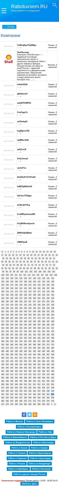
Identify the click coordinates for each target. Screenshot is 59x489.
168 (52, 288)
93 (53, 268)
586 (43, 404)
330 (25, 334)
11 (37, 252)
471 (11, 374)
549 (39, 394)
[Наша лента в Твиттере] (29, 416)
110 (11, 275)
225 (39, 305)
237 (39, 308)
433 (2, 364)
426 (25, 361)
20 (13, 255)
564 (52, 397)
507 (11, 384)
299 (48, 325)
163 (30, 288)
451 (30, 368)
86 (28, 268)
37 (18, 258)
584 (34, 404)
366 (25, 344)
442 (43, 364)
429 (39, 361)
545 (21, 394)
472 (16, 374)
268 (16, 318)
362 (7, 344)
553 (2, 397)
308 (34, 328)
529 (2, 391)
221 (21, 305)
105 (44, 272)
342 (25, 338)
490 (43, 378)
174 (25, 291)
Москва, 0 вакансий (52, 66)
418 (43, 358)
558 (25, 397)
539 (48, 391)
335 (48, 334)
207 (11, 301)
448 (16, 368)
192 (52, 295)
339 (11, 338)
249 (39, 311)
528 (52, 388)
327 (11, 334)
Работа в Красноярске (40, 453)
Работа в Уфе (45, 432)
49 (6, 262)
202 (43, 298)
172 (16, 291)
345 (39, 338)
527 (48, 388)
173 (21, 291)
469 (2, 374)
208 (16, 301)
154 (43, 285)
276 (52, 318)
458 (7, 371)
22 (20, 255)
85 (24, 268)
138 (25, 281)
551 (48, 394)
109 (7, 275)
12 (40, 252)
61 (49, 262)
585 (39, 404)
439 (30, 364)
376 (16, 348)
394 (43, 351)
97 (10, 272)
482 (7, 378)
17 (2, 255)
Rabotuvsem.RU (29, 6)
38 (21, 258)
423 (11, 361)
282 (25, 321)
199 (30, 298)
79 (2, 268)
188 (34, 295)
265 (2, 318)
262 (43, 315)
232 (16, 308)
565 (2, 401)
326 (7, 334)
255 (11, 315)
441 (39, 364)
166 (43, 288)
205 (2, 301)
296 (34, 325)
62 (53, 262)
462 (25, 371)
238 (43, 308)
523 (30, 388)
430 (43, 361)
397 (2, 354)
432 (52, 361)
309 (39, 328)
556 (16, 397)
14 (47, 252)
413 (20, 358)
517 (2, 388)
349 (2, 341)
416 (34, 358)
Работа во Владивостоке (17, 442)
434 (7, 364)
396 (52, 351)
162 (25, 288)
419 (48, 358)
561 (39, 397)
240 (52, 308)
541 (2, 394)
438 (25, 364)
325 (2, 334)
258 (25, 315)
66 (10, 265)
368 (34, 344)
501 (39, 381)
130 (43, 278)
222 (25, 305)
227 (48, 305)
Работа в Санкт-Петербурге (39, 421)
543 (11, 394)
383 (48, 348)
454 (43, 368)
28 (42, 255)
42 (36, 258)
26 (35, 255)
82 (13, 268)
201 (39, 298)
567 (11, 401)
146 (7, 285)
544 (16, 394)
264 (52, 315)
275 (48, 318)
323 (48, 331)
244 (16, 311)
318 (25, 331)
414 (25, 358)
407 (48, 354)
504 (52, 381)
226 (43, 305)
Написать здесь (29, 484)
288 (52, 321)
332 (34, 334)
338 (7, 338)
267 (11, 318)
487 (30, 378)
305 (21, 328)
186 (25, 295)
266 (7, 318)
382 (43, 348)
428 (34, 361)
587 (48, 404)
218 (7, 305)
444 (52, 364)
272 (34, 318)
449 (21, 368)
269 (21, 318)
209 (21, 301)
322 (43, 331)
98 (14, 272)
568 (16, 401)
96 (7, 272)
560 (34, 397)
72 (32, 265)
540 (52, 391)
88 (35, 268)
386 (7, 351)
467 (48, 371)
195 (11, 298)
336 (52, 334)
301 (2, 328)
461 (21, 371)
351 (11, 341)
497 (21, 381)
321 (39, 331)
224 (34, 305)
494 (7, 381)
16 (55, 252)
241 (2, 311)
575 (48, 401)
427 (30, 361)
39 (25, 258)
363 (11, 344)
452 (34, 368)
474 (25, 374)
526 (43, 388)
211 (30, 301)
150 (25, 285)
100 (21, 272)
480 (52, 374)
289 (2, 325)
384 (52, 348)
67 (14, 265)
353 (21, 341)
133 (2, 281)
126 (25, 278)
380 (34, 348)
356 (34, 341)
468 (52, 371)
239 (48, 308)
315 (11, 331)
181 (2, 295)
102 (30, 272)
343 (30, 338)
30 (49, 255)
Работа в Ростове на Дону (43, 437)
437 (21, 364)
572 (34, 401)
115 (33, 275)
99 (18, 272)
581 (21, 404)
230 (7, 308)
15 (51, 252)
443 (48, 364)
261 (39, 315)
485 (21, 378)
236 (34, 308)
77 (50, 265)
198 (25, 298)
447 (11, 368)
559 (30, 397)
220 (16, 305)
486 (25, 378)
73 (36, 265)
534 (25, 391)
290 (7, 325)
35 (10, 258)
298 (43, 325)
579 (11, 404)
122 (7, 278)
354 (25, 341)
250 (43, 311)
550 (43, 394)
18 (6, 255)
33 (3, 258)
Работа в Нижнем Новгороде (21, 432)
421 (2, 361)
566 (7, 401)
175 (30, 291)
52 (17, 262)
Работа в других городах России (29, 474)
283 (30, 321)
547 (30, 394)
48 (2, 262)
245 (21, 311)
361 (2, 344)
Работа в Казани (19, 448)
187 (30, 295)
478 (43, 374)
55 (28, 262)
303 (11, 328)
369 (39, 344)
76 (47, 265)
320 (34, 331)
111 (16, 275)
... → (19, 47)
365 (21, 344)
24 (28, 255)
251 (48, 311)
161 (21, 288)
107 (53, 272)
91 (46, 268)
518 (7, 388)
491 (48, 378)
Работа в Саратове (17, 458)
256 (16, 315)
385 (2, 351)
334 (43, 334)
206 (7, 301)
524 (34, 388)
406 (43, 354)
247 (30, 311)
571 (30, 401)
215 (48, 301)
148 (16, 285)
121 (2, 278)
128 (34, 278)
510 (25, 384)
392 (34, 351)
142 (43, 281)
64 (3, 265)
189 (39, 295)
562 (43, 397)
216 (52, 301)
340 (16, 338)
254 (7, 315)
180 (52, 291)
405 (39, 354)
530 (7, 391)
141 (39, 281)
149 (21, 285)
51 (13, 262)
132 (52, 278)
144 (52, 281)
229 (2, 308)
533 (21, 391)
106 (49, 272)
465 (39, 371)
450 (25, 368)
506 (7, 384)
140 (34, 281)
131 (48, 278)
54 (24, 262)
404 (34, 354)
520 (16, 388)
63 (57, 262)
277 (2, 321)
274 (43, 318)
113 (24, 275)
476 (34, 374)
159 (11, 288)
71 (28, 265)
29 (46, 255)
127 (30, 278)
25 (31, 255)
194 (7, 298)
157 (2, 288)
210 (25, 301)
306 (25, 328)
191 (48, 295)
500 (34, 381)
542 (7, 394)
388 (16, 351)
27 (38, 255)
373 (2, 348)
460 (16, 371)
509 (21, 384)
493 (2, 381)
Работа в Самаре (39, 448)
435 (11, 364)
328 (16, 334)
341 (21, 338)
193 (2, 298)
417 (39, 358)
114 (29, 275)
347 (48, 338)
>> (55, 404)
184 (16, 295)
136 (16, 281)
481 (2, 378)
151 (30, 285)
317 (21, 331)
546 (25, 394)
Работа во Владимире (39, 463)
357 (39, 341)
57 (35, 262)
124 (16, 278)
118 (46, 275)
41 (32, 258)
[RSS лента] (35, 416)
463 (30, 371)
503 (48, 381)
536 (34, 391)
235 (30, 308)
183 (11, 295)
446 (7, 368)
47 (54, 258)
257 (21, 315)
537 (39, 391)
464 (34, 371)
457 (2, 371)
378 (25, 348)
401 (21, 354)
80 (6, 268)
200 (34, 298)
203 (48, 298)
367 (30, 344)
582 (25, 404)
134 (7, 281)
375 (11, 348)
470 (7, 374)
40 (28, 258)
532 (16, 391)
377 (21, 348)
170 (7, 291)
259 (30, 315)
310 (43, 328)
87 (31, 268)
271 (30, 318)
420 (52, 358)
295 (30, 325)
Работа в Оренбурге (18, 469)
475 (30, 374)
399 (11, 354)
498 (25, 381)
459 (11, 371)
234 (25, 308)
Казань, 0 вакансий (52, 46)
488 (34, 378)
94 (57, 268)
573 (39, 401)
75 (43, 265)
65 (7, 265)
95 (3, 272)
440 (34, 364)
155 (48, 285)
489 (39, 378)
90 (42, 268)
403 (30, 354)
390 (25, 351)
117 (42, 275)
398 (7, 354)
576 (52, 401)
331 (30, 334)
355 (30, 341)
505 (2, 384)
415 (29, 358)
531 (11, 391)
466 (43, 371)
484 (16, 378)
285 (39, 321)
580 (16, 404)
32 (57, 255)
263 (48, 315)
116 (38, 275)
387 (11, 351)
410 (7, 358)
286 (43, 321)
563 (48, 397)
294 (25, 325)
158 (7, 288)
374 (7, 348)
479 (48, 374)
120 (55, 275)
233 (21, 308)
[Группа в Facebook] (24, 416)
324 (52, 331)
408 (52, 354)
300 (52, 325)
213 (39, 301)
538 (43, 391)
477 (39, 374)
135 (11, 281)
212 (34, 301)
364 (16, 344)
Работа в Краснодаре (40, 458)
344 (34, 338)
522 (25, 388)
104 (40, 272)
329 (21, 334)
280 (16, 321)
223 (30, 305)
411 (11, 358)
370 (43, 344)
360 (52, 341)
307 (30, 328)
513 (39, 384)
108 (2, 275)
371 (48, 344)
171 (11, 291)
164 (34, 288)
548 (34, 394)
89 (38, 268)
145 (2, 285)
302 (7, 328)
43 (39, 258)
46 (50, 258)
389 (21, 351)
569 (21, 401)
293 (21, 325)
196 (16, 298)
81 (9, 268)
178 (43, 291)
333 (39, 334)
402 (25, 354)
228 (52, 305)
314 (7, 331)
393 (39, 351)
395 (48, 351)
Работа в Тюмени (16, 453)
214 (43, 301)
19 (9, 255)
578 (7, 404)
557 (21, 397)
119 (51, 275)
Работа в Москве (14, 421)
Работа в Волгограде (43, 442)
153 (39, 285)
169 (2, 291)
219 (11, 305)
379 (30, 348)
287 (48, 321)
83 (17, 268)
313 (2, 331)
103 (35, 272)
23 (24, 255)
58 (38, 262)
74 (39, 265)
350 (7, 341)
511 (30, 384)
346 (43, 338)
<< (2, 252)
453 (39, 368)
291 (11, 325)
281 (21, 321)
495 (11, 381)
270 (25, 318)
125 (21, 278)
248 (34, 311)
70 (25, 265)
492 (52, 378)
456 (52, 368)
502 (43, 381)
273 (39, 318)
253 (2, 315)
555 (11, 397)
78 (54, 265)
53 (20, 262)
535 (30, 391)
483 (11, 378)
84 (20, 268)
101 (26, 272)
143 (48, 281)
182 (7, 295)
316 (16, 331)
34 (7, 258)
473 (21, 374)
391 (30, 351)
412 (16, 358)
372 (52, 344)
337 (2, 338)
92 (49, 268)
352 (16, 341)
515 (48, 384)
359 (48, 341)
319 (30, 331)
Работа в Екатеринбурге (29, 427)
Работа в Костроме (41, 469)
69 (21, 265)
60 (46, 262)
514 (43, 384)
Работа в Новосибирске (15, 437)
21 (17, 255)
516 (52, 384)
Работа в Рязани (17, 463)
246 (25, 311)
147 (11, 285)
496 (16, 381)
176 (34, 291)
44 (43, 258)
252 (52, 311)
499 (30, 381)
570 (25, 401)
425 (21, 361)
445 (2, 368)
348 (52, 338)
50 (9, 262)
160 (16, 288)
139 (30, 281)
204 (52, 298)
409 (2, 358)
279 (11, 321)
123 (11, 278)
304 (16, 328)
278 (7, 321)
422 (7, 361)
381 (39, 348)
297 (39, 325)
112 (20, 275)
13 (44, 252)
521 (21, 388)
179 (48, 291)
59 (42, 262)
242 (7, 311)
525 (39, 388)
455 (48, 368)
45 (47, 258)
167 (48, 288)
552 (52, 394)
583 (30, 404)
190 (43, 295)
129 (39, 278)
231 (11, 308)
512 (34, 384)
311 (48, 328)
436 (16, 364)
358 (43, 341)
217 (2, 305)
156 (52, 285)
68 (18, 265)
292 (16, 325)
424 (16, 361)
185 (21, 295)
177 (39, 291)
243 (11, 311)
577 (2, 404)
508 (16, 384)
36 (14, 258)
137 (21, 281)
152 (34, 285)
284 (34, 321)
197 (21, 298)
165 (39, 288)
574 (43, 401)
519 (11, 388)
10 (33, 252)
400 (16, 354)
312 (52, 328)
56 (31, 262)
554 (7, 397)
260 (34, 315)
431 (48, 361)
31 (53, 255)
